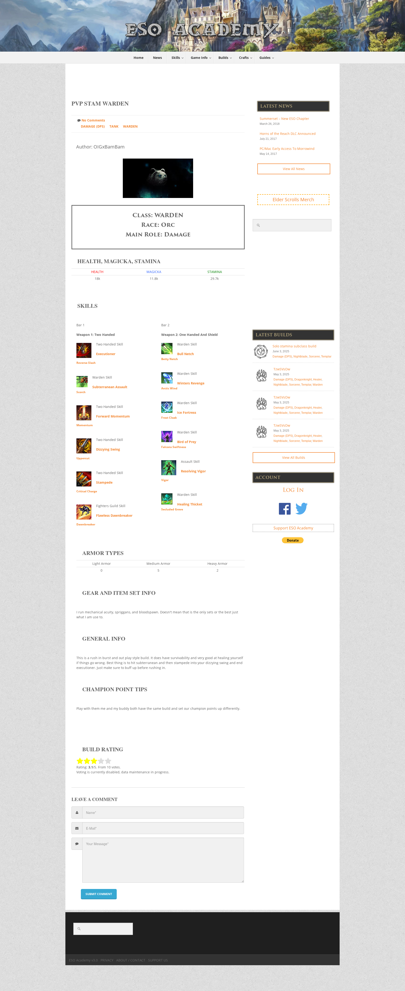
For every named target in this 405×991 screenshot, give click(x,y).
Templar (326, 356)
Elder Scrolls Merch (293, 199)
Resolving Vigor (193, 471)
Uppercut (83, 458)
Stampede (104, 482)
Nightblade (300, 356)
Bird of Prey (186, 442)
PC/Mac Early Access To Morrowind (287, 148)
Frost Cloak (169, 418)
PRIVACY (107, 960)
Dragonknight (303, 379)
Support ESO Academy (293, 528)
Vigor (165, 480)
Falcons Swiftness (173, 447)
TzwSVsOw (282, 369)
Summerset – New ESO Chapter (284, 118)
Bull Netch (185, 354)
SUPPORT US (158, 960)
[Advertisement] (202, 79)
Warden (130, 126)
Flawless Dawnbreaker (114, 515)
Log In (293, 490)
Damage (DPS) (93, 126)
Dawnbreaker (85, 524)
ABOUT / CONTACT (130, 960)
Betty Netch (169, 359)
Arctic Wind (169, 388)
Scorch (81, 392)
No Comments (93, 120)
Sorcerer (314, 356)
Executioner (105, 354)
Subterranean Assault (109, 387)
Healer (317, 379)
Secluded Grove (172, 509)
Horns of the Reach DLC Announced (288, 133)
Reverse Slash (86, 363)
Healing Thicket (189, 504)
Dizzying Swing (108, 449)
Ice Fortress (186, 412)
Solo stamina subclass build (294, 346)
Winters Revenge (190, 383)
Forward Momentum (113, 416)
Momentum (84, 425)
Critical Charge (86, 491)
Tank (113, 126)
